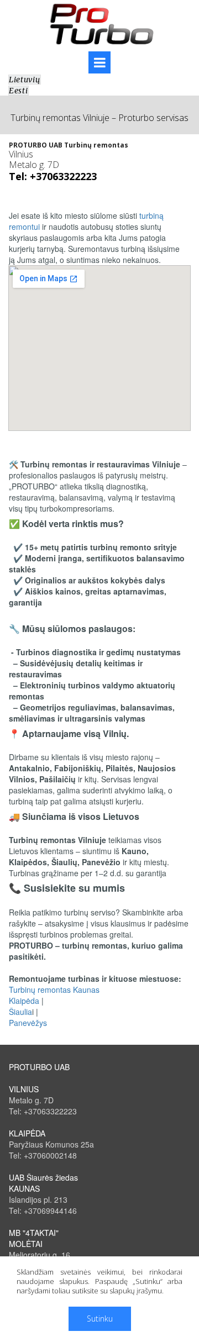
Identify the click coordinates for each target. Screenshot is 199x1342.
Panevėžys (28, 1022)
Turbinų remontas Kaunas (54, 989)
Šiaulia (20, 1011)
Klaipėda (25, 1000)
